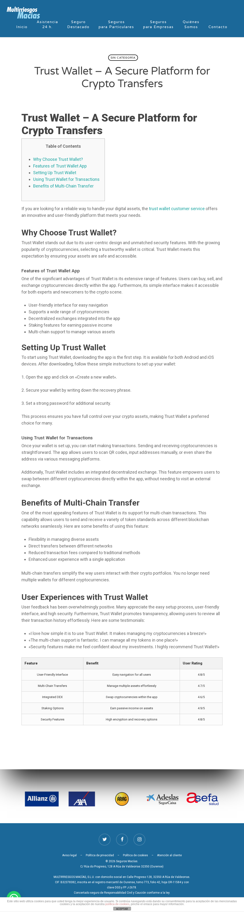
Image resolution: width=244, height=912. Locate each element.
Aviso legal (69, 855)
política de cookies (117, 904)
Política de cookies (135, 855)
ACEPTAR (122, 908)
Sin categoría (123, 57)
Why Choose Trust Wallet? (58, 159)
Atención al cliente (169, 855)
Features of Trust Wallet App (60, 165)
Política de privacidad (100, 855)
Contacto (218, 27)
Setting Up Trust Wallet (54, 172)
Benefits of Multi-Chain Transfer (63, 185)
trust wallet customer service (177, 208)
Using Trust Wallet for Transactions (66, 179)
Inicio (22, 27)
